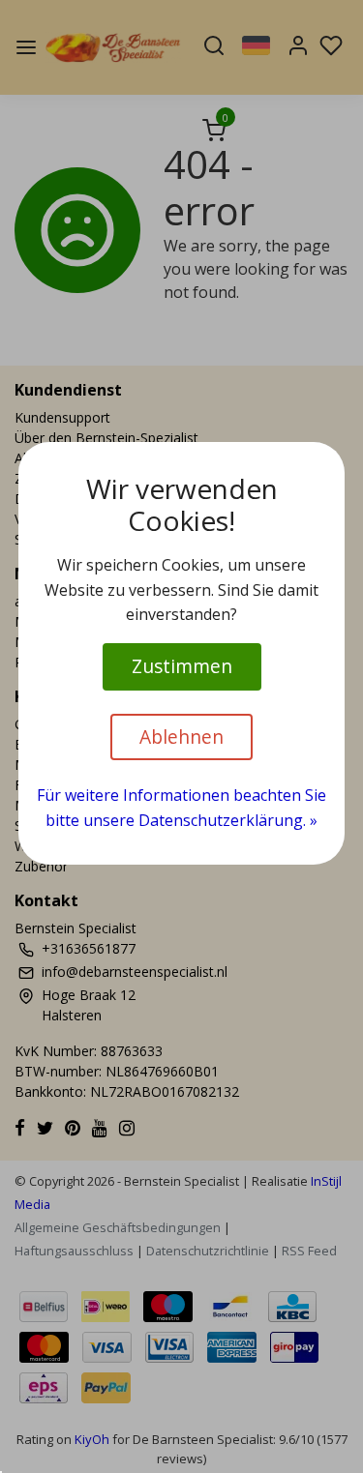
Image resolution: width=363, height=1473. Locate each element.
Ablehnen (181, 736)
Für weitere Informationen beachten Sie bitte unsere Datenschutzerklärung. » (181, 807)
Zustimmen (182, 666)
